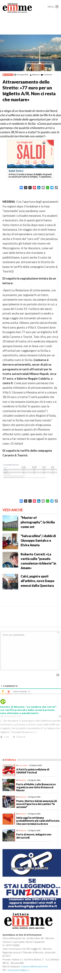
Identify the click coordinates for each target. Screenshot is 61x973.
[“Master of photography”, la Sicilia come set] (10, 522)
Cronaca (9, 75)
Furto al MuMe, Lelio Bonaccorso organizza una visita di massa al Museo (36, 787)
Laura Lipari (23, 765)
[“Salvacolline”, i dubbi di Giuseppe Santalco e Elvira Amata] (10, 541)
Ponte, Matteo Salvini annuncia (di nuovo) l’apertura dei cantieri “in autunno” (36, 803)
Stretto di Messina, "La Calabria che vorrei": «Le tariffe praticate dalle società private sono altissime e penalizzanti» (28, 710)
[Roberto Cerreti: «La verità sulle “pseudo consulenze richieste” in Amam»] (10, 559)
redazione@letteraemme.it (34, 966)
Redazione (36, 75)
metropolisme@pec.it (18, 970)
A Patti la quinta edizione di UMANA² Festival (32, 771)
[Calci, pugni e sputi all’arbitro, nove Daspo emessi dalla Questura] (10, 581)
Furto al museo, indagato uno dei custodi (33, 836)
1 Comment (47, 75)
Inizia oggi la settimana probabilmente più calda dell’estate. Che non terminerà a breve (38, 820)
